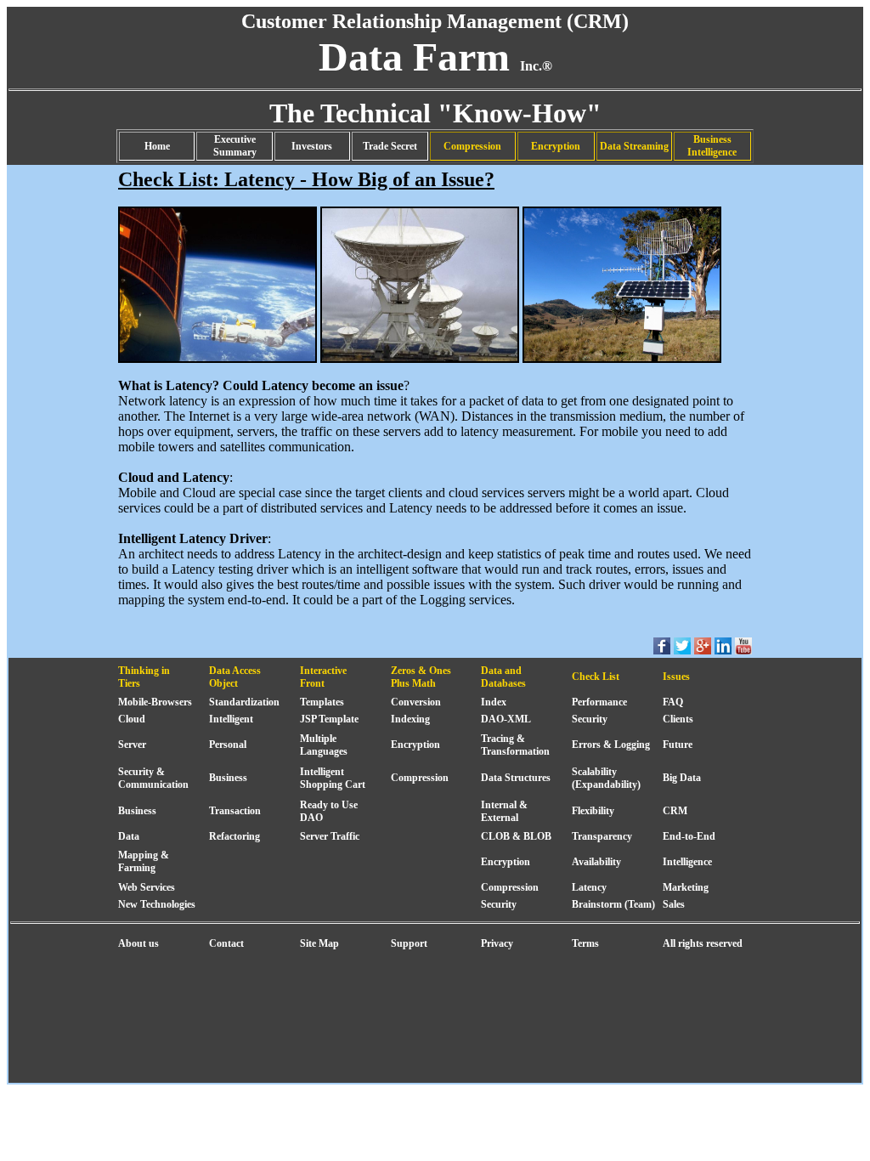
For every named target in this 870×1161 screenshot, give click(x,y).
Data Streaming (634, 146)
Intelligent (231, 719)
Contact (226, 943)
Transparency (602, 836)
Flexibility (593, 811)
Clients (678, 719)
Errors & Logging (611, 744)
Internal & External (504, 811)
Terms (585, 943)
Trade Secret (390, 146)
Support (409, 943)
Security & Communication (153, 778)
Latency (589, 887)
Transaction (235, 811)
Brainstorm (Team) (613, 904)
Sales (674, 904)
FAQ (673, 702)
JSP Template (329, 719)
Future (677, 744)
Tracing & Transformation (515, 745)
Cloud (131, 719)
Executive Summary (235, 145)
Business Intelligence (712, 145)
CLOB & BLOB (516, 836)
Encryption (555, 146)
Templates (322, 702)
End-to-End (689, 836)
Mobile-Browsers (155, 702)
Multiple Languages (323, 745)
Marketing (686, 887)
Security (589, 719)
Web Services (146, 887)
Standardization (244, 702)
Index (493, 702)
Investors (311, 146)
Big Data (682, 778)
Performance (599, 702)
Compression (472, 146)
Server (132, 744)
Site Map (319, 943)
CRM (675, 811)
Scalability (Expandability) (606, 778)
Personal (227, 744)
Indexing (410, 719)
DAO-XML (506, 719)
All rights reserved (703, 943)
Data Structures (516, 778)
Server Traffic (329, 836)
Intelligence (687, 862)
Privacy (497, 943)
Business (228, 778)
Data (128, 836)
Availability (596, 862)
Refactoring (234, 836)
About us (138, 943)
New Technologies (156, 904)
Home (157, 146)
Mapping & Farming (143, 861)
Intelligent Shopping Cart (332, 778)
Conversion (416, 702)
